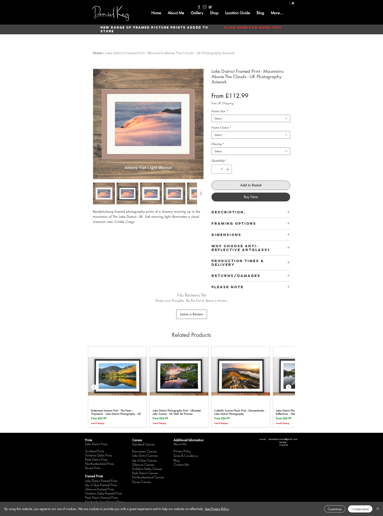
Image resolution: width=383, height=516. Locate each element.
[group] (191, 387)
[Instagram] (204, 7)
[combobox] (250, 118)
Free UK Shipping (222, 103)
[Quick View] (117, 376)
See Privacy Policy (217, 509)
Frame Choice (221, 127)
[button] (197, 13)
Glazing (218, 144)
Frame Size (219, 111)
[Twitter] (210, 7)
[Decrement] (215, 169)
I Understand (360, 509)
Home (97, 53)
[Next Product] (288, 387)
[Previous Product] (94, 387)
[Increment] (228, 169)
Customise (335, 509)
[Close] (377, 508)
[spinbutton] (221, 169)
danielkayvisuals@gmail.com (283, 439)
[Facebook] (199, 7)
